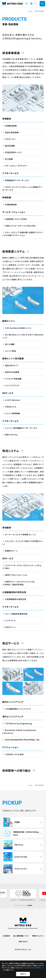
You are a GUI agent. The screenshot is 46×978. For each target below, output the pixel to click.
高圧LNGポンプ (11, 365)
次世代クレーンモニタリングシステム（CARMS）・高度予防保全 (18, 583)
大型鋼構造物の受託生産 (15, 599)
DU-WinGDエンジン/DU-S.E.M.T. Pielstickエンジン (23, 336)
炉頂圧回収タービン (13, 152)
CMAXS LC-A (10, 406)
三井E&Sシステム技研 (14, 754)
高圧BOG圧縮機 (12, 372)
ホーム (30, 11)
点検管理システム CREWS (16, 219)
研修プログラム (11, 434)
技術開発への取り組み (16, 770)
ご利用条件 (6, 936)
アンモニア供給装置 (13, 378)
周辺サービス (10, 643)
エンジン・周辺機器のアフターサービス (21, 428)
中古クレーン (10, 627)
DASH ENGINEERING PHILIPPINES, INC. (22, 739)
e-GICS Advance (12, 400)
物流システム (10, 451)
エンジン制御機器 (12, 413)
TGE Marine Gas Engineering (18, 723)
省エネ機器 (9, 344)
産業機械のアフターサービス (17, 180)
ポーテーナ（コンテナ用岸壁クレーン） (20, 534)
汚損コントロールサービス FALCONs (20, 225)
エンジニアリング (12, 385)
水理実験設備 (11, 204)
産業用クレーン (11, 550)
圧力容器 (9, 159)
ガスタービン (10, 139)
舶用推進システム (13, 251)
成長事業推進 (11, 53)
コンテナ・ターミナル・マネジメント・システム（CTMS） (22, 567)
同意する (23, 974)
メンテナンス (10, 620)
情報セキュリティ (38, 936)
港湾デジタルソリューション (16, 575)
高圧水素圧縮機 (12, 132)
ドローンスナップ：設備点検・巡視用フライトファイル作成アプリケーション (22, 234)
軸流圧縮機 (10, 145)
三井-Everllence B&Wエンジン (18, 328)
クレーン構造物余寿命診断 (16, 614)
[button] (16, 905)
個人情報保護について (21, 936)
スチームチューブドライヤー (16, 165)
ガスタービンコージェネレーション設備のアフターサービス (22, 188)
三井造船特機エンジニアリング (18, 709)
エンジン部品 (10, 351)
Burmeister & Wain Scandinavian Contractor (19, 731)
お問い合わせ (23, 941)
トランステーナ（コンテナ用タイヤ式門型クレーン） (23, 542)
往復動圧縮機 (11, 125)
